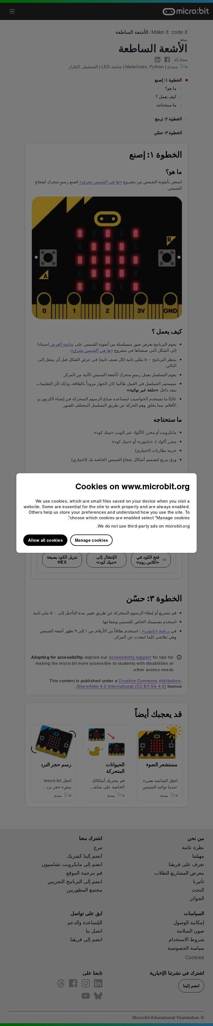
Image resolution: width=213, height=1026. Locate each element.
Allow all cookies (45, 540)
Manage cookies (91, 540)
